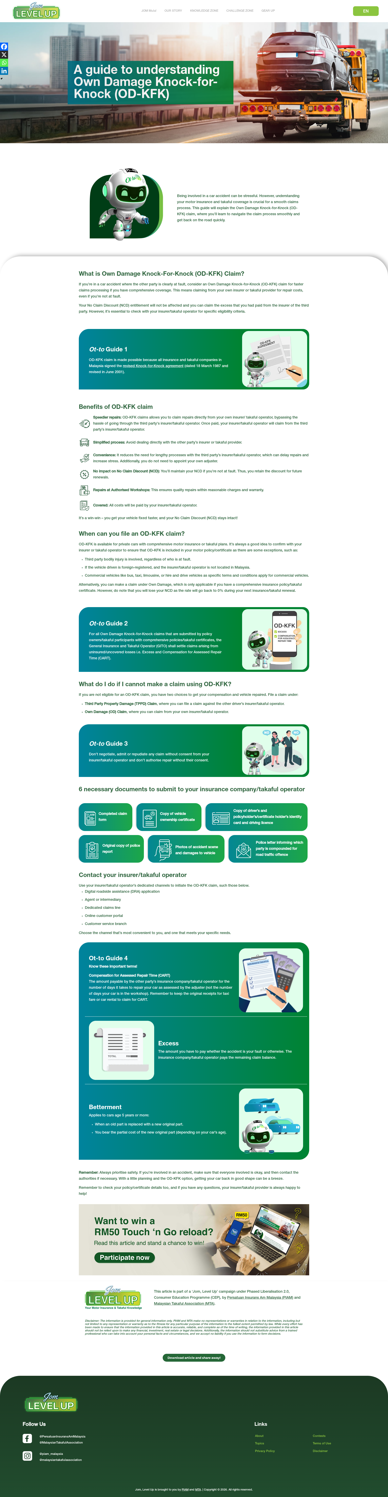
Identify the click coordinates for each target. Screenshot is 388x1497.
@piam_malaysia (51, 1454)
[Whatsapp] (4, 63)
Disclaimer (320, 1451)
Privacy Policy (265, 1451)
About (259, 1436)
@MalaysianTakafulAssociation (61, 1442)
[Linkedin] (4, 71)
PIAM (185, 1490)
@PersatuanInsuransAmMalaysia (62, 1436)
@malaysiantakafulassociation (61, 1460)
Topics (259, 1443)
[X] (4, 55)
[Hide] (1, 78)
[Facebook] (4, 47)
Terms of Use (322, 1443)
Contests (319, 1436)
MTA (198, 1490)
